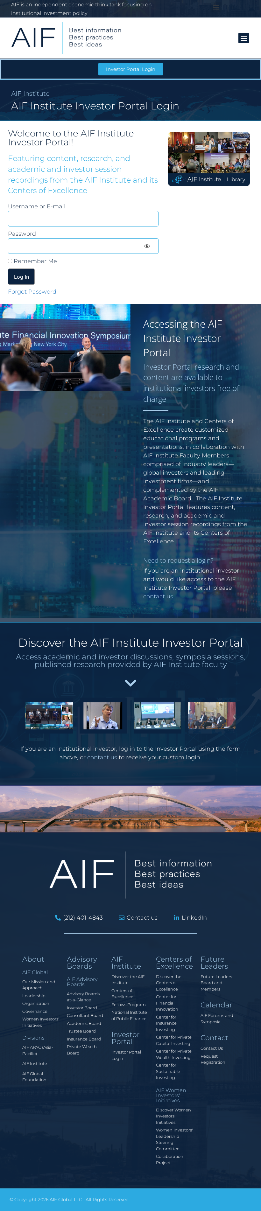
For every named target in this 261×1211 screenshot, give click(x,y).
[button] (216, 7)
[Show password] (147, 246)
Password (22, 233)
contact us (158, 596)
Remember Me (34, 261)
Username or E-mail (37, 206)
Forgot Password (32, 291)
